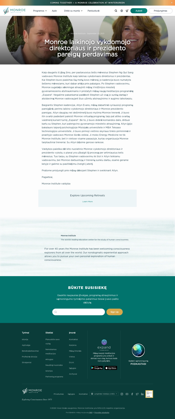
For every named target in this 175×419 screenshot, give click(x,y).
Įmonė (72, 333)
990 (90, 412)
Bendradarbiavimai (30, 351)
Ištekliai (49, 333)
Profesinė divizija (29, 357)
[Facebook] (132, 394)
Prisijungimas (160, 11)
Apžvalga (26, 345)
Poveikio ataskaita (101, 412)
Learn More (88, 201)
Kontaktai (73, 339)
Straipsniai (26, 362)
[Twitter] (137, 394)
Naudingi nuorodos (54, 365)
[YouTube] (127, 394)
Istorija (25, 339)
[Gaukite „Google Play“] (97, 368)
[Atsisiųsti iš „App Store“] (111, 368)
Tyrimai (25, 333)
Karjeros (72, 345)
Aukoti (139, 11)
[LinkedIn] (142, 394)
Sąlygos (72, 368)
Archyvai (73, 374)
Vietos (72, 357)
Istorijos (49, 371)
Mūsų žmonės (75, 351)
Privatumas (59, 394)
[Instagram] (122, 394)
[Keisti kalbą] (122, 11)
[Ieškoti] (116, 10)
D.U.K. (71, 362)
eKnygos (49, 359)
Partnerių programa (54, 377)
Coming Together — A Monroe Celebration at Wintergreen (87, 3)
